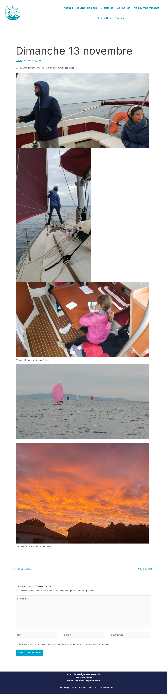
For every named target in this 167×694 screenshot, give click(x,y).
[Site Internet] (130, 635)
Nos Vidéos (104, 18)
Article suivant (146, 569)
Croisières (106, 8)
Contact (120, 18)
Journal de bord (86, 8)
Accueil (68, 8)
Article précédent (22, 569)
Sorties (19, 60)
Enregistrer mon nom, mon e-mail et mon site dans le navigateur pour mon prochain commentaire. (64, 644)
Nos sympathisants (146, 8)
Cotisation (123, 8)
